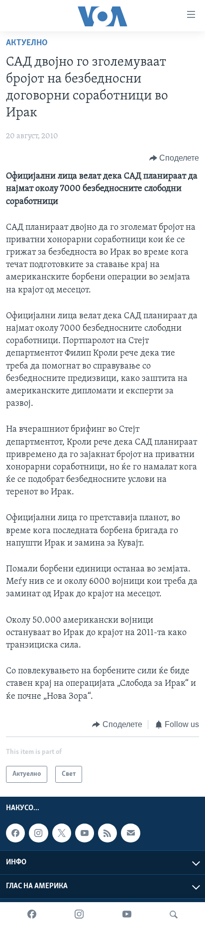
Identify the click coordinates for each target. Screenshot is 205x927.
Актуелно (27, 43)
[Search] (174, 914)
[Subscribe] (130, 833)
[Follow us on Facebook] (15, 833)
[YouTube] (126, 914)
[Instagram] (79, 914)
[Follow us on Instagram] (38, 833)
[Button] (174, 158)
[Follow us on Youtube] (84, 833)
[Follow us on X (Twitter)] (61, 833)
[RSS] (107, 833)
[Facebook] (31, 914)
